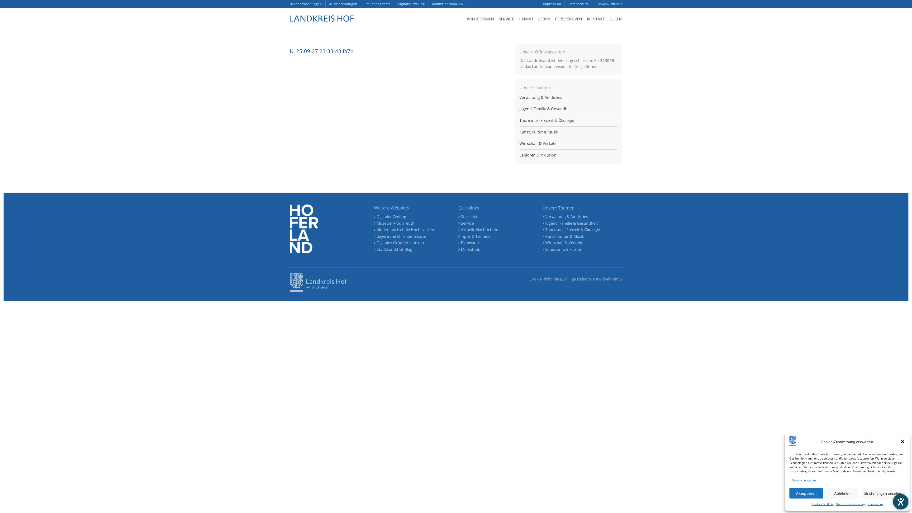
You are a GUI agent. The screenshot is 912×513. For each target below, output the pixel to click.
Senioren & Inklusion (537, 155)
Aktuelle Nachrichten (479, 229)
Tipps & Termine (475, 236)
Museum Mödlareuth (395, 223)
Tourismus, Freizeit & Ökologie (546, 120)
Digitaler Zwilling (391, 216)
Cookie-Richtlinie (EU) (548, 279)
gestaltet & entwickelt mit (595, 279)
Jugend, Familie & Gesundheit (545, 108)
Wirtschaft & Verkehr (538, 143)
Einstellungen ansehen (883, 493)
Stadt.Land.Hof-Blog (394, 249)
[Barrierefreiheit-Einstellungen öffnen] (900, 501)
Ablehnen (842, 493)
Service (467, 223)
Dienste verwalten (804, 480)
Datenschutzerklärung (850, 504)
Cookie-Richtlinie (823, 504)
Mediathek (470, 249)
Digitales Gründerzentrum (400, 242)
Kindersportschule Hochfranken (405, 229)
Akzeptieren (806, 493)
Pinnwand (470, 242)
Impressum (875, 504)
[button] (902, 441)
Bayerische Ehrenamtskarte (401, 236)
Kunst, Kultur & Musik (538, 132)
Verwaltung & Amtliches (540, 97)
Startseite (469, 216)
